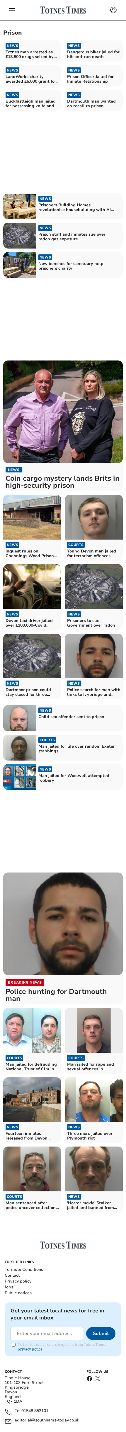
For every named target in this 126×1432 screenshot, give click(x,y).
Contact (12, 1275)
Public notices (18, 1293)
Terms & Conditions (24, 1269)
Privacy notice (30, 1349)
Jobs (9, 1287)
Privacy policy (18, 1281)
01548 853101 (34, 1411)
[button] (12, 10)
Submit (101, 1333)
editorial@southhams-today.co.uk (47, 1420)
